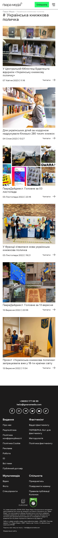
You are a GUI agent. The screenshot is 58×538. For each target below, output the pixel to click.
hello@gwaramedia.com (29, 404)
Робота (7, 453)
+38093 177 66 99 (29, 401)
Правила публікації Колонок (39, 493)
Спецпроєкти (10, 491)
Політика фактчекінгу (40, 443)
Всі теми (7, 463)
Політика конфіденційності (12, 436)
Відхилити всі (27, 528)
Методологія (36, 438)
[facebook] (12, 411)
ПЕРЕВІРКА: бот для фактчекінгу (40, 431)
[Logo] (12, 5)
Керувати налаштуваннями (16, 533)
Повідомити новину (39, 486)
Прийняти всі (10, 528)
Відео (6, 481)
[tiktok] (46, 411)
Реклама (7, 448)
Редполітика (9, 430)
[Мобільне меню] (53, 4)
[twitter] (32, 411)
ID (4, 458)
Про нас (7, 425)
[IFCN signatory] (33, 503)
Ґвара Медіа (8, 11)
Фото (5, 486)
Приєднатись (36, 481)
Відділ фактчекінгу (39, 425)
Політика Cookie (11, 443)
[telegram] (25, 411)
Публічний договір (13, 468)
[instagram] (19, 411)
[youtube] (39, 411)
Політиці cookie (34, 524)
